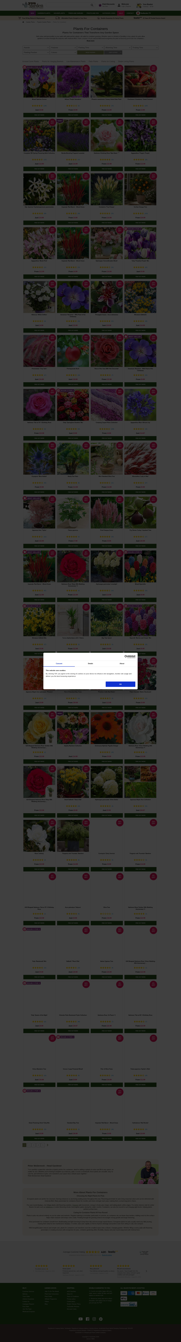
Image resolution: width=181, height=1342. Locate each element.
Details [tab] (90, 663)
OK (120, 684)
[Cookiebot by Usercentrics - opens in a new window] (126, 656)
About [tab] (122, 663)
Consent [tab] (59, 663)
